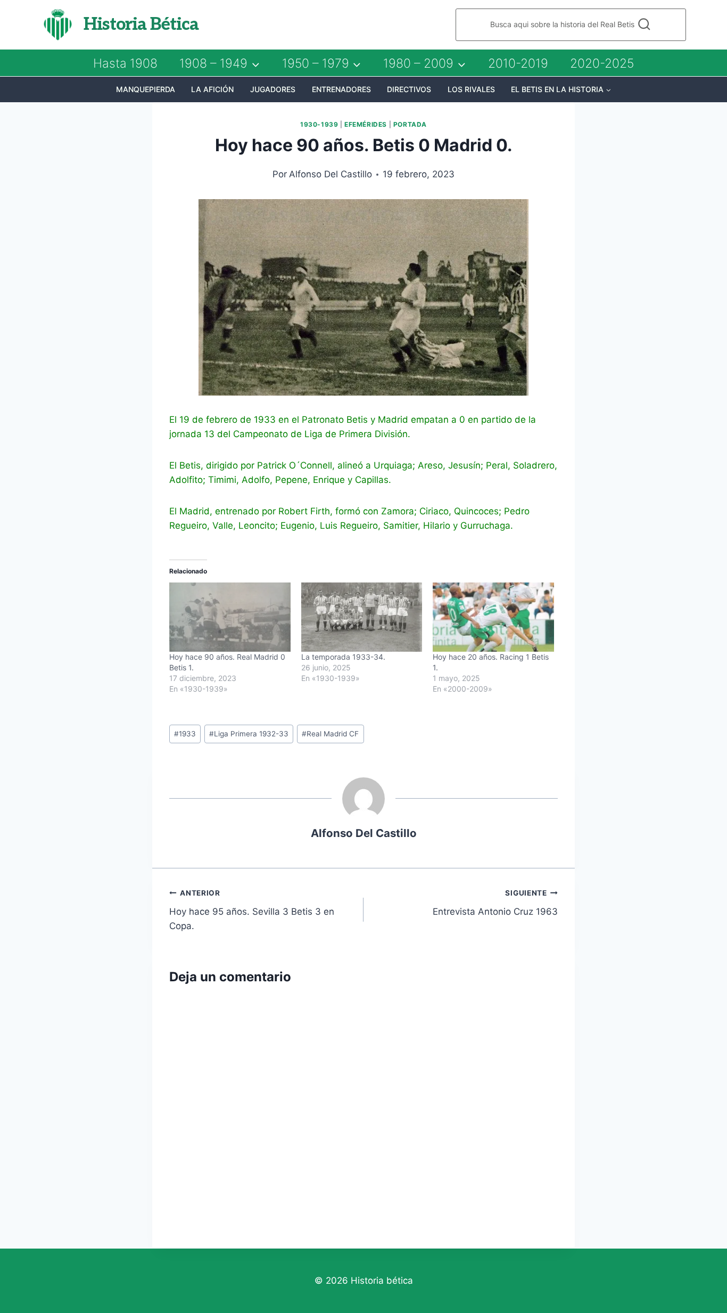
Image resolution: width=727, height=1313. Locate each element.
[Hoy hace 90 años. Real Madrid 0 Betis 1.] (230, 617)
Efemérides (365, 124)
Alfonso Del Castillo (330, 174)
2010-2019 (518, 63)
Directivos (409, 89)
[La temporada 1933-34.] (362, 617)
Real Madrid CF (330, 733)
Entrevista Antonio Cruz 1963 (495, 903)
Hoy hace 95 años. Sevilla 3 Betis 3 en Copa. (251, 910)
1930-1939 (319, 124)
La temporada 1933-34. (343, 656)
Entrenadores (341, 89)
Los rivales (471, 89)
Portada (410, 124)
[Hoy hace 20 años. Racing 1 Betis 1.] (493, 617)
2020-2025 (602, 63)
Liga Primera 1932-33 (248, 733)
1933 (185, 733)
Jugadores (272, 89)
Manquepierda (145, 89)
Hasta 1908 (125, 63)
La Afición (212, 89)
